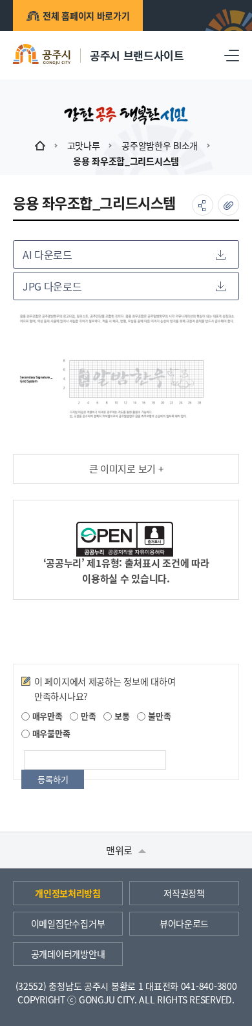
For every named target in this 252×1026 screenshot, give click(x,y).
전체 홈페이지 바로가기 (86, 15)
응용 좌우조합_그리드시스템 (126, 160)
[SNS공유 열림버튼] (202, 205)
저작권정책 (184, 893)
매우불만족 (50, 733)
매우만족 (46, 716)
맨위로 (120, 850)
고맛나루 (83, 145)
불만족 (158, 716)
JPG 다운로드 (52, 286)
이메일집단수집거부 (68, 923)
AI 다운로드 (47, 254)
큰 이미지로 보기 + (126, 468)
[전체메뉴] (231, 55)
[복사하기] (228, 205)
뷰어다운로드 (184, 923)
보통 (120, 716)
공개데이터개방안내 (68, 953)
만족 (87, 716)
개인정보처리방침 (68, 893)
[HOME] (40, 145)
